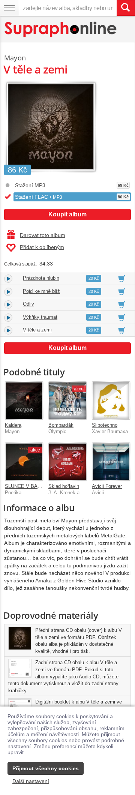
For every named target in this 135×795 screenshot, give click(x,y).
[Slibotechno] (111, 400)
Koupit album (67, 214)
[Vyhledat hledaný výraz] (125, 8)
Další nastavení (30, 781)
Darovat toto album (42, 235)
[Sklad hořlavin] (67, 462)
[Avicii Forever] (111, 462)
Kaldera (13, 425)
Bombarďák (61, 425)
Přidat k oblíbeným (42, 247)
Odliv (28, 304)
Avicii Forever (107, 486)
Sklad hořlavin (63, 486)
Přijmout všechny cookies (45, 768)
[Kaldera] (24, 400)
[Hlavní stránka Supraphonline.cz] (61, 29)
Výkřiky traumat (40, 317)
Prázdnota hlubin (41, 278)
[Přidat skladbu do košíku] (122, 278)
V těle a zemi (37, 330)
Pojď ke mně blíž (41, 291)
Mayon (15, 57)
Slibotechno (104, 425)
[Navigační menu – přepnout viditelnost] (9, 8)
